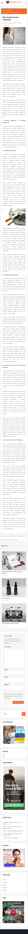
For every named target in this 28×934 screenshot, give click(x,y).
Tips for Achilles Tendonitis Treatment (13, 831)
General (19, 23)
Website (6, 684)
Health (4, 885)
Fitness (4, 879)
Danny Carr (5, 23)
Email (6, 677)
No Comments (7, 25)
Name (6, 669)
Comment (7, 646)
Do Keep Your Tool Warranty (10, 838)
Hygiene (5, 887)
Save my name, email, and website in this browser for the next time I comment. (13, 696)
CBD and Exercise (6, 598)
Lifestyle (5, 890)
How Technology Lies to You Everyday (10, 623)
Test (4, 755)
